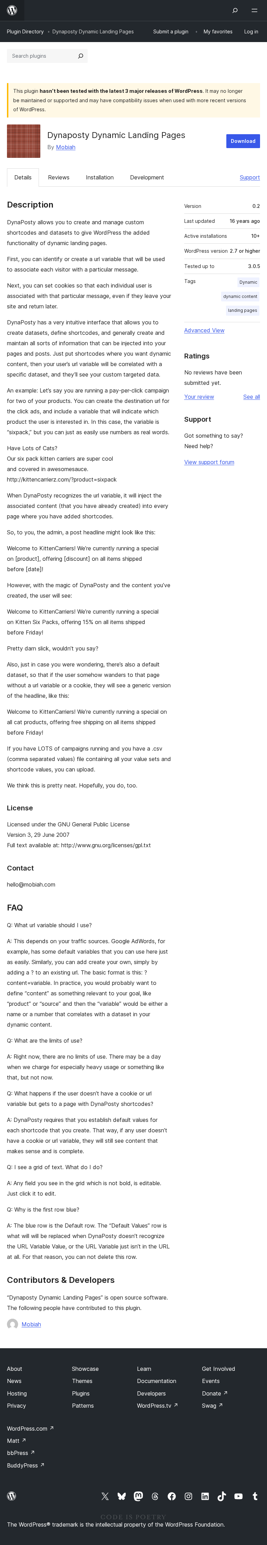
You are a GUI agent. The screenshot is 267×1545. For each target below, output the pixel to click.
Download (243, 141)
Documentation (156, 1380)
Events (211, 1380)
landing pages (242, 310)
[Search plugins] (81, 56)
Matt (16, 1440)
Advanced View (204, 330)
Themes (82, 1380)
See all (251, 396)
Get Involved (218, 1368)
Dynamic (248, 282)
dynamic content (240, 296)
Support (250, 177)
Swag (212, 1405)
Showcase (85, 1368)
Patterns (83, 1405)
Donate (215, 1393)
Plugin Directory (25, 31)
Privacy (16, 1405)
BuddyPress (26, 1465)
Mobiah (65, 147)
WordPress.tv (157, 1405)
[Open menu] (256, 10)
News (14, 1380)
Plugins (81, 1393)
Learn (144, 1368)
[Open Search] (235, 10)
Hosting (17, 1393)
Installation (100, 177)
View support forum (209, 462)
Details (23, 177)
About (14, 1368)
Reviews (59, 177)
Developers (151, 1393)
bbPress (21, 1452)
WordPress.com (30, 1428)
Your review (199, 396)
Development (147, 177)
